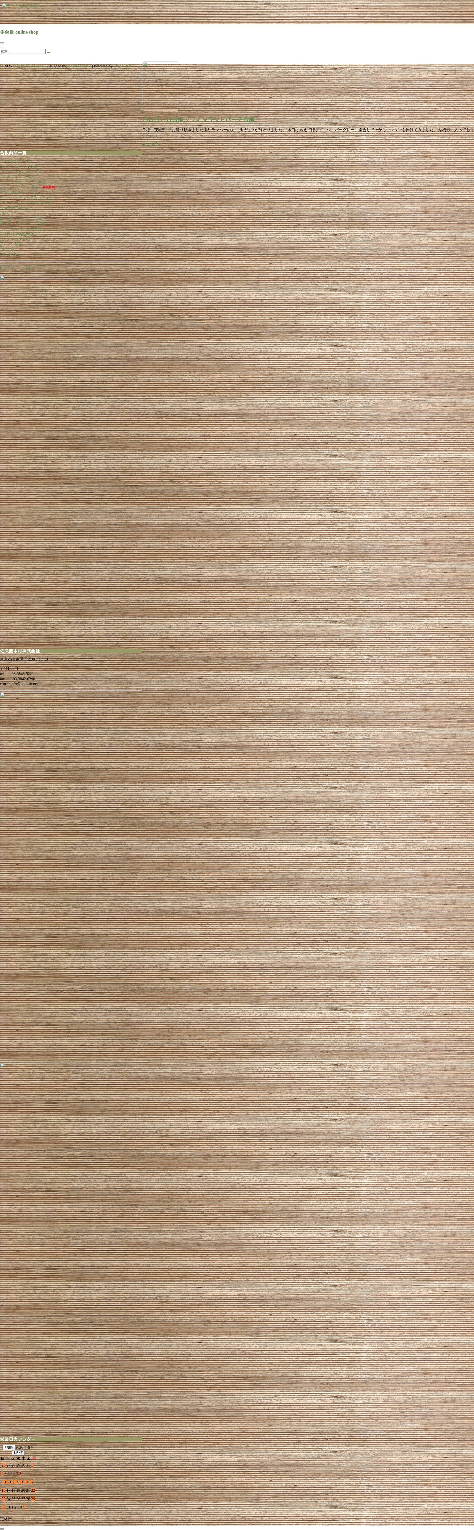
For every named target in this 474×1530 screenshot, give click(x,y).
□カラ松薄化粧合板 (17, 234)
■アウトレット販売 (17, 268)
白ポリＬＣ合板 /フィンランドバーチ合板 (198, 119)
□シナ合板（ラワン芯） (21, 166)
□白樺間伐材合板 (15, 208)
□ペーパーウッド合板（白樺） (27, 203)
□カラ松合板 (11, 192)
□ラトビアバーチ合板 (19, 187)
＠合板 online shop (19, 32)
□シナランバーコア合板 (21, 218)
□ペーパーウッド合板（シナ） (27, 197)
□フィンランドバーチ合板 (23, 182)
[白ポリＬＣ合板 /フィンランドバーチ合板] (160, 109)
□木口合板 (9, 254)
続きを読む (152, 144)
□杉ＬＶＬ (9, 213)
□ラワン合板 (11, 244)
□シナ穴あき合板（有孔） (23, 171)
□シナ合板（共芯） (17, 161)
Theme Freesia (79, 66)
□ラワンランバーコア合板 (23, 223)
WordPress (123, 66)
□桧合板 (7, 249)
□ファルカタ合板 (15, 239)
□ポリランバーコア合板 (21, 228)
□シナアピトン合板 (17, 177)
